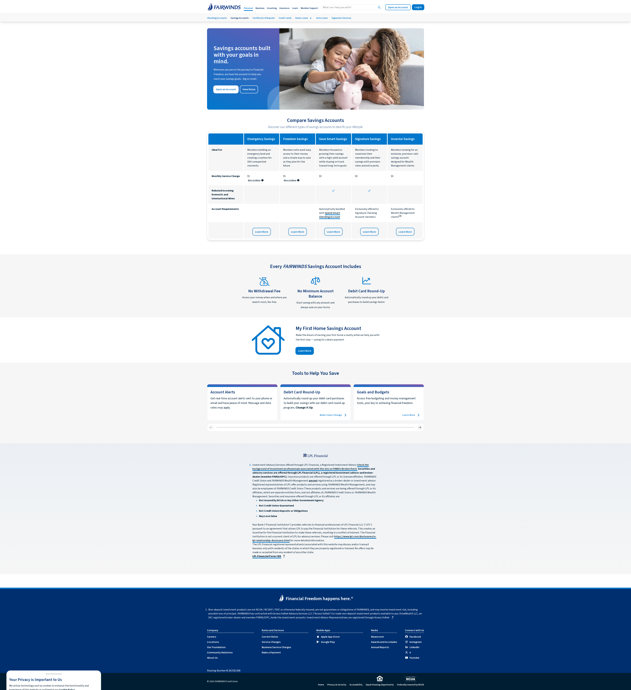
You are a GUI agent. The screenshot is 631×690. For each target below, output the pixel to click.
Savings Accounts (240, 18)
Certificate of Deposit (264, 18)
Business (260, 8)
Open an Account (398, 7)
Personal (248, 8)
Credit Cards (285, 18)
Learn (295, 8)
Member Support (309, 8)
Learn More (261, 232)
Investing (272, 8)
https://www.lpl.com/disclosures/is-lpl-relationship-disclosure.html (281, 675)
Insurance (284, 8)
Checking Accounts (217, 18)
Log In (418, 7)
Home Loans (301, 18)
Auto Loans (322, 18)
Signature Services (341, 18)
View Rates (249, 89)
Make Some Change (331, 415)
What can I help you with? (337, 7)
